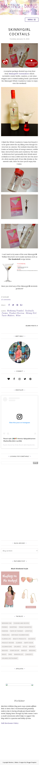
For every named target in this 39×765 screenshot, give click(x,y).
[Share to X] (13, 305)
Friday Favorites (25, 627)
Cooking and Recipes (21, 623)
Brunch (32, 646)
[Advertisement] (9, 501)
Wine (18, 315)
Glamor (19, 642)
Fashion (5, 631)
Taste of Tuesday (16, 631)
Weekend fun (6, 623)
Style (25, 646)
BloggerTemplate (32, 762)
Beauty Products (19, 639)
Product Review (16, 313)
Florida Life (6, 639)
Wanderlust (18, 654)
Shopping (13, 627)
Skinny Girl (31, 313)
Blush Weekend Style (19, 568)
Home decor (14, 650)
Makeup (24, 650)
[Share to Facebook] (9, 305)
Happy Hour (28, 642)
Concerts (28, 654)
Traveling (5, 635)
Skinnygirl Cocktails (19, 31)
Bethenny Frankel (15, 311)
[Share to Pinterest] (17, 305)
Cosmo (5, 313)
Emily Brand (19, 445)
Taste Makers (8, 315)
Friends (4, 627)
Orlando (17, 646)
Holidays (31, 639)
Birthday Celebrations (20, 635)
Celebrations (7, 646)
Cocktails (29, 311)
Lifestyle (28, 631)
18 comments (6, 300)
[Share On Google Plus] (21, 305)
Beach (4, 654)
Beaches (5, 650)
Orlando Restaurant (10, 658)
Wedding (32, 650)
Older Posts (31, 325)
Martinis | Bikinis (13, 762)
